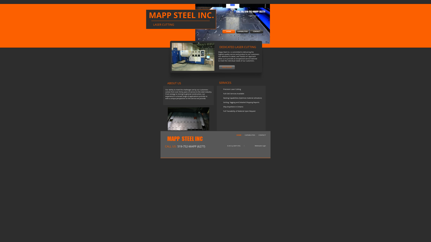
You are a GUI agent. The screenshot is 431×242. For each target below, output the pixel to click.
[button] (194, 57)
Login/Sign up (254, 16)
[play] (210, 69)
